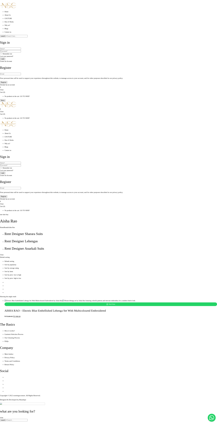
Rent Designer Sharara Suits (24, 234)
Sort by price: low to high (13, 275)
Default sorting (9, 261)
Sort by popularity (10, 265)
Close (2, 90)
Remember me (7, 54)
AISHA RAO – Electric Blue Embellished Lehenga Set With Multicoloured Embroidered (55, 310)
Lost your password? (6, 56)
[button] (108, 87)
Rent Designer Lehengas (21, 241)
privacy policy (117, 78)
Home (2, 227)
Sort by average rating (12, 268)
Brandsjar (22, 400)
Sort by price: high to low (13, 278)
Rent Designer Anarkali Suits (24, 248)
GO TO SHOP (24, 96)
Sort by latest (9, 271)
